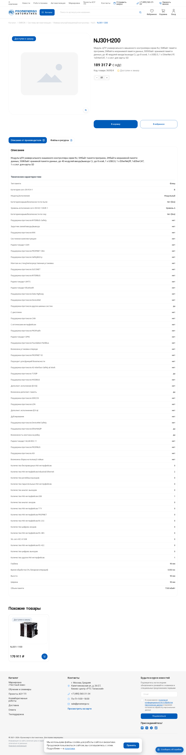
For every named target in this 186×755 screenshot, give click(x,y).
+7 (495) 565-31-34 (80, 693)
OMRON (22, 23)
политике (70, 749)
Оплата (12, 710)
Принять (131, 745)
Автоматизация (58, 3)
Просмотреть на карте (80, 709)
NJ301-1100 (16, 647)
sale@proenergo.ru (80, 704)
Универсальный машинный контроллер (71, 23)
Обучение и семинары (20, 689)
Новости (26, 3)
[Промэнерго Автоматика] (23, 12)
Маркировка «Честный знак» (17, 683)
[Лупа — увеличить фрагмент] (85, 110)
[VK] (146, 728)
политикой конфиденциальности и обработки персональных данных (159, 702)
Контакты (105, 3)
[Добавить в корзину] (45, 656)
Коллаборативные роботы (18, 699)
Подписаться (159, 716)
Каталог (12, 23)
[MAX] (156, 728)
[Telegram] (151, 728)
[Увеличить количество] (107, 77)
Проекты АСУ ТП (89, 3)
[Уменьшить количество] (96, 77)
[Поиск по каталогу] (100, 12)
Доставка (14, 705)
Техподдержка (16, 714)
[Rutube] (142, 728)
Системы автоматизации (39, 23)
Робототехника (40, 3)
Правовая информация (18, 746)
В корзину (115, 124)
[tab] (28, 140)
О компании (13, 3)
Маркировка (74, 3)
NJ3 (93, 23)
